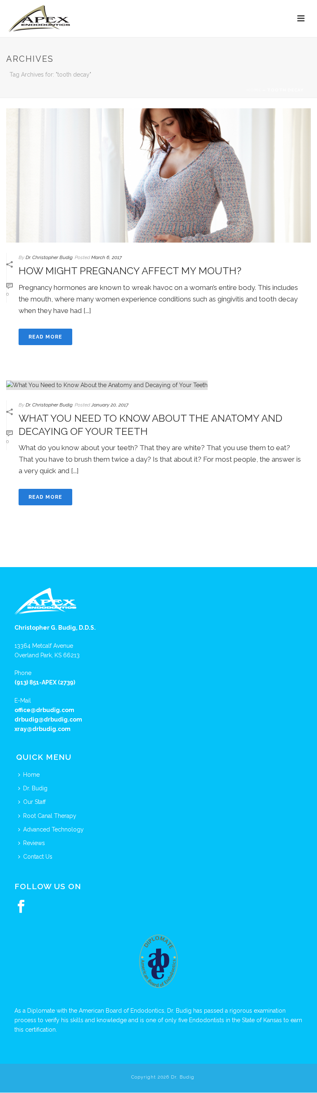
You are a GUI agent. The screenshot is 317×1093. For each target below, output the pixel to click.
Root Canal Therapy (49, 816)
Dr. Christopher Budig (49, 257)
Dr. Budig (35, 788)
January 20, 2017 (109, 405)
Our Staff (34, 802)
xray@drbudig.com (42, 729)
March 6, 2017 (106, 257)
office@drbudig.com (44, 710)
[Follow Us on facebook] (21, 907)
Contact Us (37, 856)
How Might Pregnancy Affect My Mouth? (130, 271)
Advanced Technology (53, 829)
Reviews (34, 843)
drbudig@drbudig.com (48, 719)
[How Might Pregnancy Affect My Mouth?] (158, 175)
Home (253, 90)
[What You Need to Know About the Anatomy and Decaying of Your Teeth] (158, 385)
